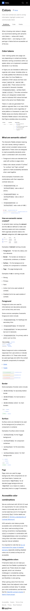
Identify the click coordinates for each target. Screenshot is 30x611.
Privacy (10, 605)
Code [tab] (13, 24)
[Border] (1, 383)
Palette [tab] (21, 24)
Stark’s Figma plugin (8, 594)
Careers (12, 602)
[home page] (5, 3)
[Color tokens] (1, 51)
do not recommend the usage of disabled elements (13, 547)
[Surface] (1, 418)
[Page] (1, 470)
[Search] (23, 3)
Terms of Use (19, 602)
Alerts (5, 364)
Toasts (5, 368)
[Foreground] (1, 301)
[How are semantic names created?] (1, 218)
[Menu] (27, 3)
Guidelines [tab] (6, 24)
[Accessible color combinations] (1, 496)
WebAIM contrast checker (15, 592)
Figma (16, 10)
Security (4, 605)
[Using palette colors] (1, 559)
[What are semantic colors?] (1, 137)
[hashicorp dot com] (15, 608)
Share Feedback (17, 605)
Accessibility (5, 602)
